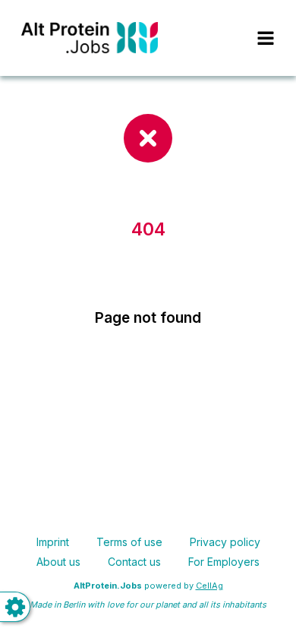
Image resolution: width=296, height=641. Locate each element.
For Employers (224, 561)
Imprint (52, 541)
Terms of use (129, 541)
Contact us (134, 561)
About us (58, 561)
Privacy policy (225, 541)
